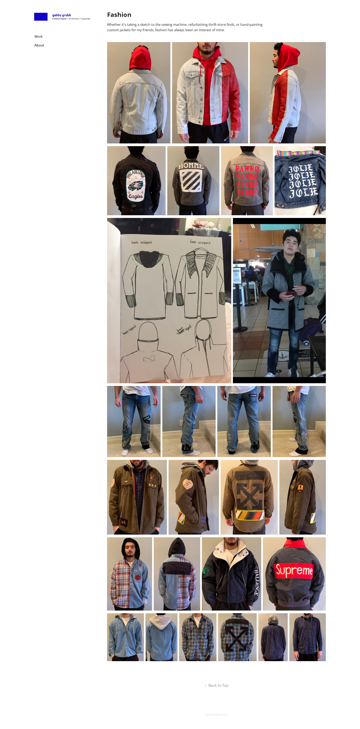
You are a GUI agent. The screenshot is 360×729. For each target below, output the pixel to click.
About (39, 45)
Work (38, 36)
